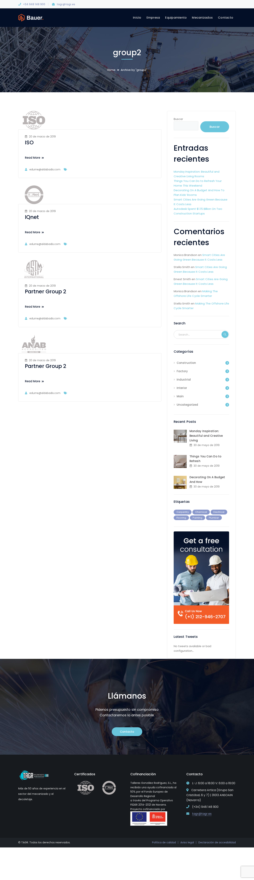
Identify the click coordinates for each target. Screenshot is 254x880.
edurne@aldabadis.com (44, 169)
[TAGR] (30, 17)
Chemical (201, 512)
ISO (29, 142)
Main (180, 396)
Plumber (214, 518)
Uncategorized (187, 405)
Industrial (184, 380)
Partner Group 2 (45, 291)
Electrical (218, 512)
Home (111, 70)
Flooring (181, 518)
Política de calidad (164, 842)
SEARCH (225, 334)
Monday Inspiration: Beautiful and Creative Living (206, 435)
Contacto (127, 732)
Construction (186, 363)
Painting (197, 518)
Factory (182, 371)
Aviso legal (187, 842)
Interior (182, 388)
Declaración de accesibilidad (217, 842)
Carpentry (182, 512)
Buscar (178, 119)
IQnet (32, 217)
